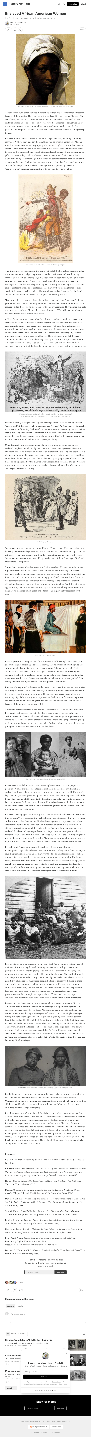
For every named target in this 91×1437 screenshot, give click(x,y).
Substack (34, 1432)
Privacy (47, 1421)
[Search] (59, 4)
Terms (53, 1421)
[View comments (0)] (15, 29)
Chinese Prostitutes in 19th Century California (28, 1340)
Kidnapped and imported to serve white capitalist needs (26, 1343)
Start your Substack (39, 1427)
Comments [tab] (10, 1306)
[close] (67, 1353)
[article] (45, 1344)
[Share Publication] (63, 4)
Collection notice (63, 1421)
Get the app (56, 1427)
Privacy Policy (62, 1384)
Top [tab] (7, 1334)
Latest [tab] (13, 1334)
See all (9, 1388)
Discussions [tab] (22, 1334)
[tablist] (14, 1306)
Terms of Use (56, 1382)
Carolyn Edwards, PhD (18, 22)
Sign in (84, 4)
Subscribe (73, 4)
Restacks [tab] (20, 1306)
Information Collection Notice (45, 1384)
